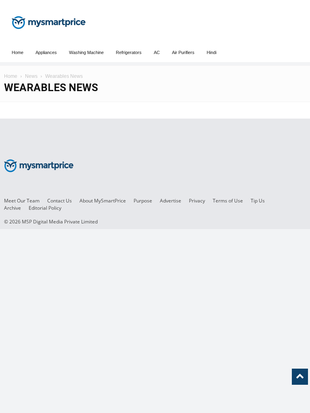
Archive (12, 207)
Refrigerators (129, 52)
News (31, 76)
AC (157, 52)
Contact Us (59, 200)
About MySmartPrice (103, 200)
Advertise (170, 200)
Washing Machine (86, 52)
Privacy (197, 200)
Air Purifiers (183, 52)
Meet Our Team (22, 200)
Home (17, 52)
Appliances (46, 52)
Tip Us (258, 200)
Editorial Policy (45, 207)
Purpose (143, 200)
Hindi (211, 52)
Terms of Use (228, 200)
